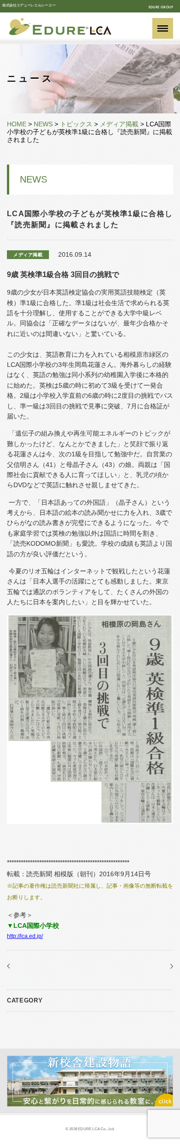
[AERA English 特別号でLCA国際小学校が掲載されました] (169, 966)
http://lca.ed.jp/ (25, 936)
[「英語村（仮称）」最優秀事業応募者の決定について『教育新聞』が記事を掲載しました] (10, 966)
